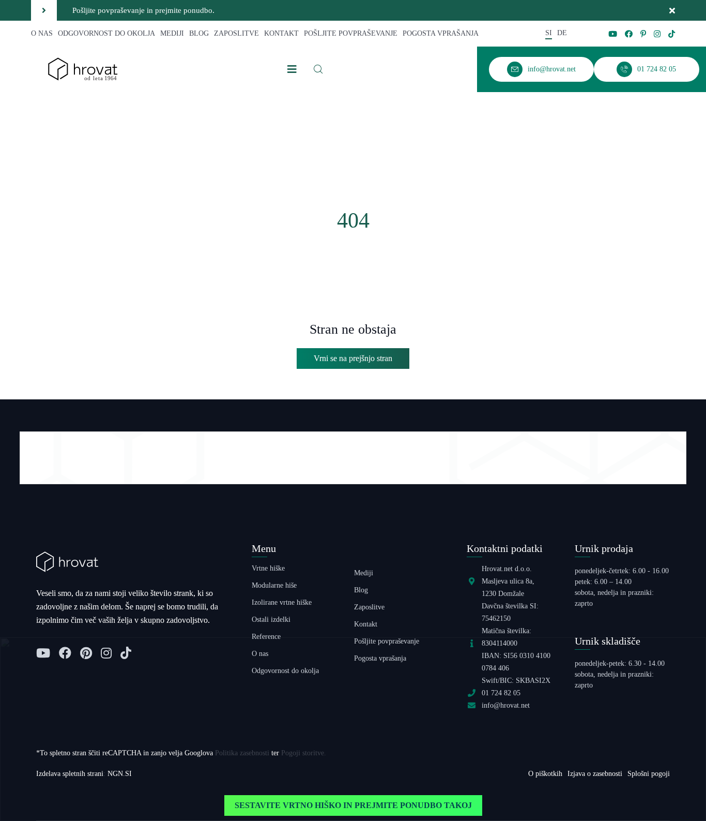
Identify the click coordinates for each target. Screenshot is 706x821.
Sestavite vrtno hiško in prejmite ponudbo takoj (353, 805)
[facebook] (629, 34)
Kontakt (281, 33)
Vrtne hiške (268, 568)
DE (562, 33)
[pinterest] (643, 34)
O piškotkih (545, 774)
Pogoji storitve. (303, 753)
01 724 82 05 (501, 693)
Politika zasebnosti (242, 753)
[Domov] (82, 68)
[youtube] (612, 34)
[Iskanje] (318, 69)
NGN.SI (120, 774)
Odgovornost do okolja (106, 33)
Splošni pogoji (648, 774)
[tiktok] (671, 34)
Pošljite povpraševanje (350, 33)
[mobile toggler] (292, 69)
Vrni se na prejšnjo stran (353, 358)
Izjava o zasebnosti (594, 774)
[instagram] (657, 34)
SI (548, 33)
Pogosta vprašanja (441, 33)
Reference (266, 636)
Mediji (172, 33)
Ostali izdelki (271, 619)
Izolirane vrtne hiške (282, 602)
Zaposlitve (236, 33)
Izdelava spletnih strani (69, 774)
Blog (199, 33)
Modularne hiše (274, 585)
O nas (42, 33)
